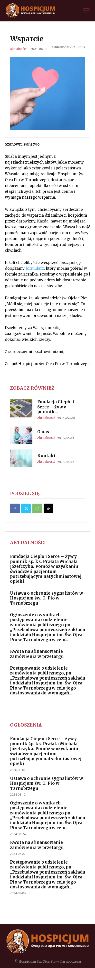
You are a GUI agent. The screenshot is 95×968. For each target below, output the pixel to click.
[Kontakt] (21, 459)
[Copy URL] (48, 508)
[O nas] (21, 435)
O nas (43, 431)
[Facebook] (15, 508)
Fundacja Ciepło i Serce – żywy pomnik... (55, 407)
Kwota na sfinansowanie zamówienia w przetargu (37, 654)
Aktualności (18, 48)
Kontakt (46, 455)
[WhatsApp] (37, 508)
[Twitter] (26, 508)
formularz (35, 268)
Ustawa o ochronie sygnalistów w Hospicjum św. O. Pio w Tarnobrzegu (46, 598)
